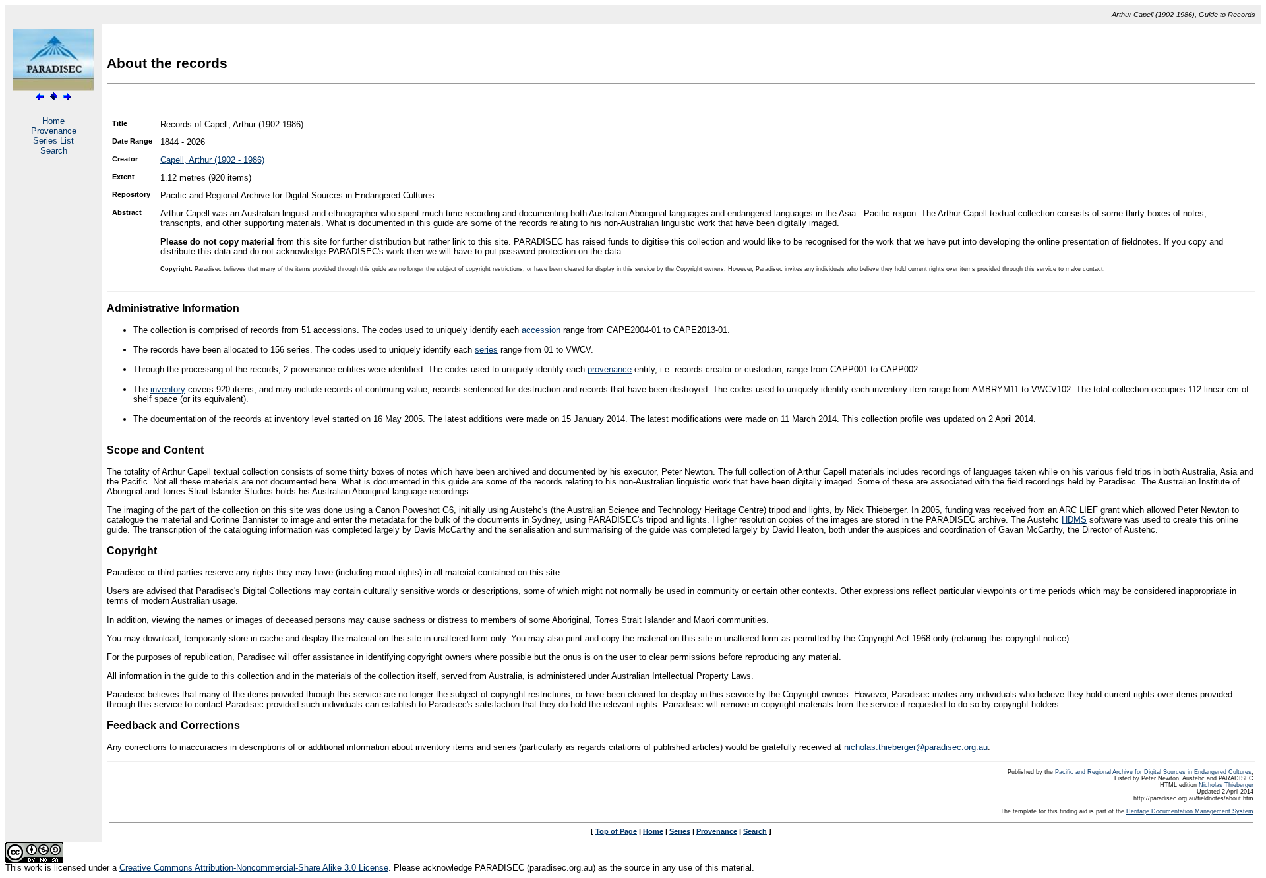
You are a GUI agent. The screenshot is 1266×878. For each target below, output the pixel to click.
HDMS (1074, 520)
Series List (53, 141)
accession (541, 330)
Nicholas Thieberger (1226, 785)
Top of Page (616, 831)
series (486, 350)
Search (53, 151)
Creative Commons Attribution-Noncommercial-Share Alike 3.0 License (253, 868)
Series (679, 831)
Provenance (53, 131)
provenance (610, 369)
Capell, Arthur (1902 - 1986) (212, 160)
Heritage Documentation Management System (1189, 811)
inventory (167, 389)
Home (53, 121)
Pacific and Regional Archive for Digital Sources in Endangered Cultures (1153, 772)
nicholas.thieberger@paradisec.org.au (916, 747)
